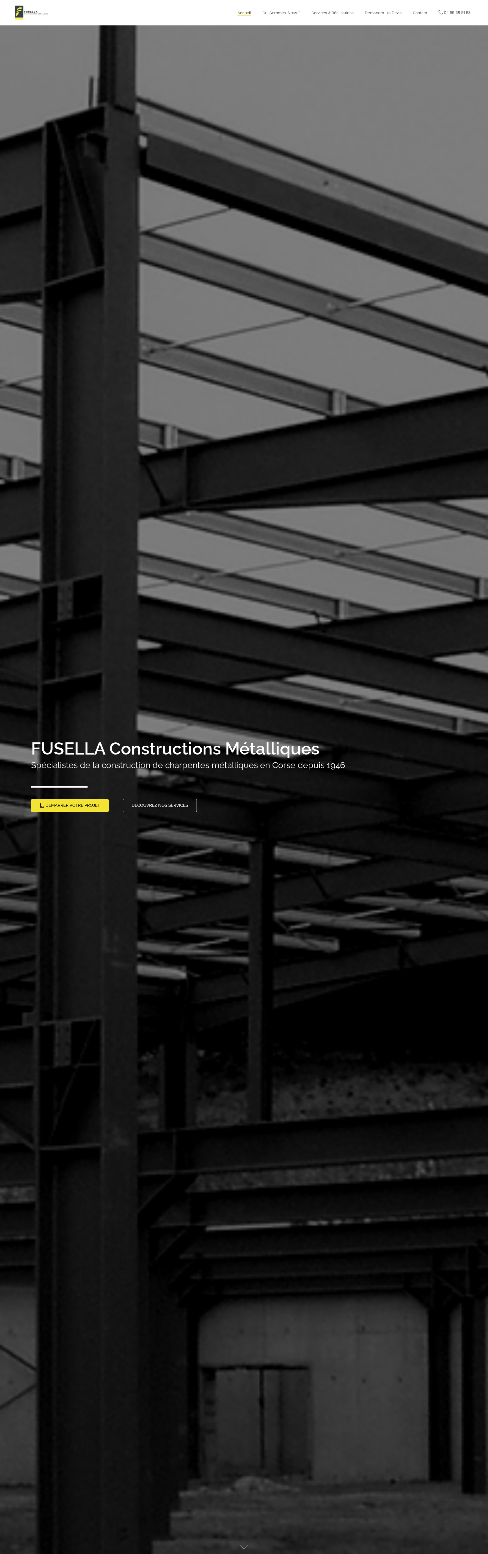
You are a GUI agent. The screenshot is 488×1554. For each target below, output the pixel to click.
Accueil (244, 12)
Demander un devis (383, 12)
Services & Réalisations (332, 12)
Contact (420, 12)
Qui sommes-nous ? (281, 12)
